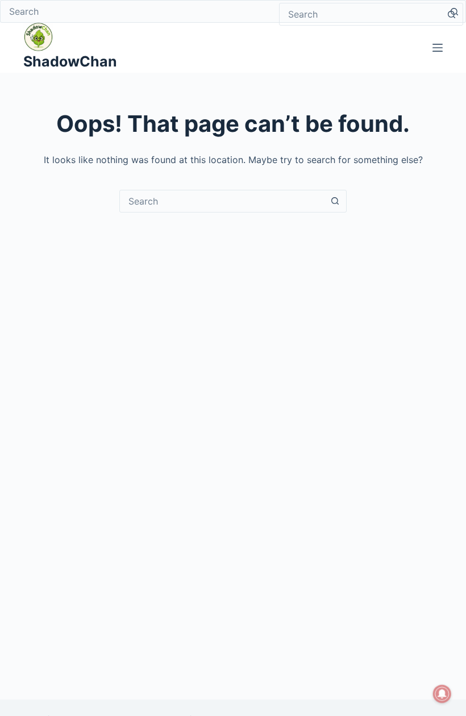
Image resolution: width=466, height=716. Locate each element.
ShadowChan (70, 61)
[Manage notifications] (442, 694)
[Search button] (451, 14)
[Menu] (437, 48)
